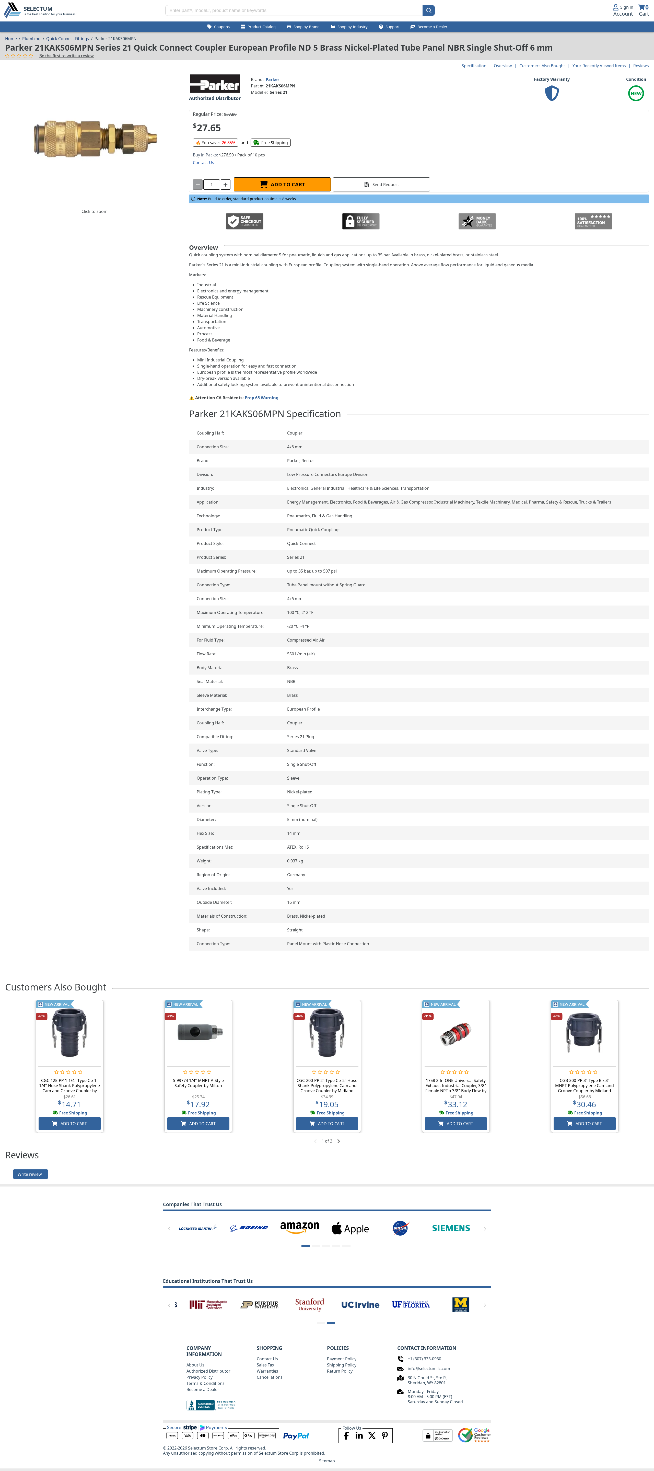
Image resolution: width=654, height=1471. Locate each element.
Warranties (267, 1371)
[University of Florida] (401, 1304)
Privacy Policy (199, 1377)
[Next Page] (485, 1229)
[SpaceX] (198, 1227)
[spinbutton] (211, 184)
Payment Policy (341, 1359)
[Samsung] (451, 1227)
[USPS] (401, 1227)
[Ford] (350, 1227)
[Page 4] (336, 1246)
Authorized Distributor (208, 1371)
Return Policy (340, 1371)
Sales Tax (265, 1365)
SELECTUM (38, 8)
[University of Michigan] (451, 1304)
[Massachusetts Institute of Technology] (198, 1304)
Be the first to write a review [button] (66, 56)
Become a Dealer (202, 1389)
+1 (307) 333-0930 (424, 1359)
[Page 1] (305, 1246)
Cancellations (270, 1377)
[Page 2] (316, 1246)
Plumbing (31, 38)
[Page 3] (326, 1246)
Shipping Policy (341, 1365)
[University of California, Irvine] (350, 1304)
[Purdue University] (249, 1304)
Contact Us (267, 1359)
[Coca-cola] (249, 1227)
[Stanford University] (300, 1304)
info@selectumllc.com (429, 1368)
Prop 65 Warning (261, 398)
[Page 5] (346, 1246)
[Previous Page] (169, 1229)
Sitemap (327, 1461)
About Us (195, 1365)
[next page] (338, 1141)
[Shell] (300, 1227)
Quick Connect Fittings (67, 38)
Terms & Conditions (205, 1383)
